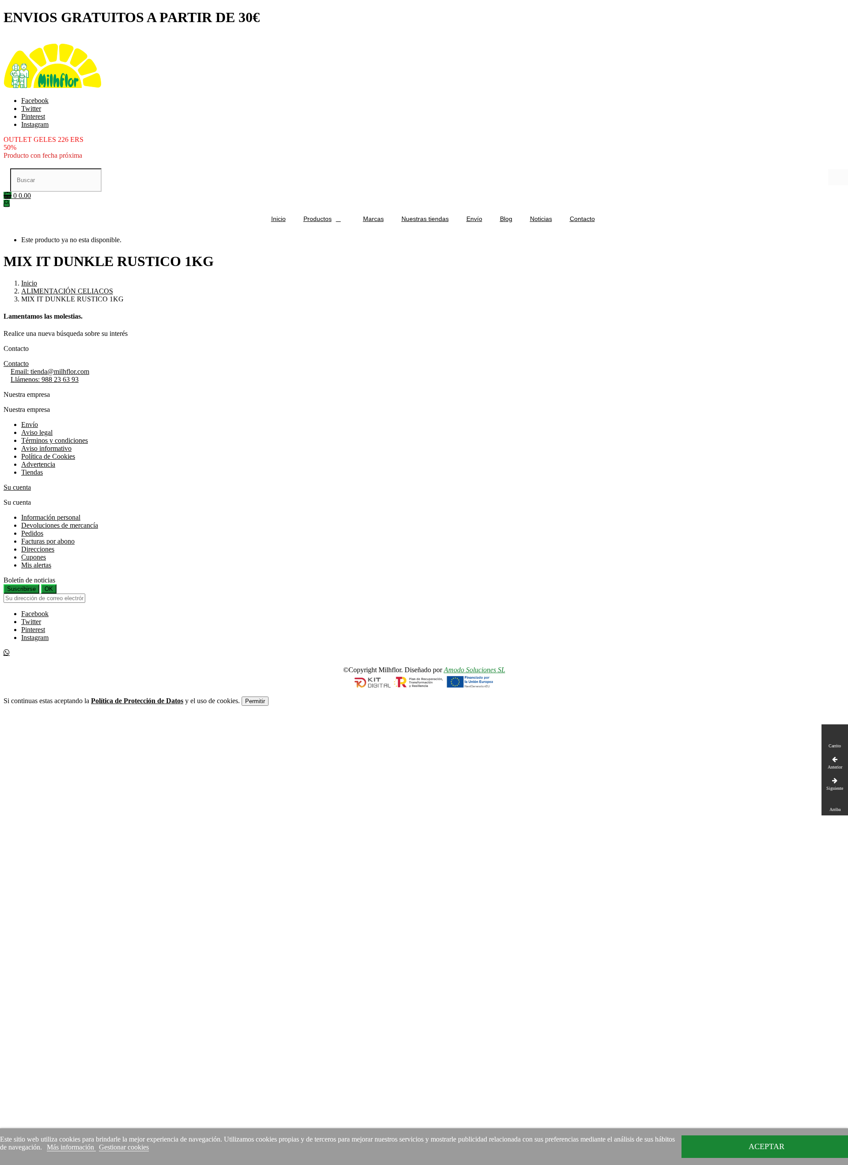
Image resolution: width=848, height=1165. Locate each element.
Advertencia (38, 464)
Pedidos (32, 533)
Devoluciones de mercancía (59, 525)
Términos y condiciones (54, 440)
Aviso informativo (46, 448)
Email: (50, 371)
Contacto (16, 363)
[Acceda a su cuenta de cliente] (7, 203)
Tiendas (32, 472)
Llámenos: (45, 379)
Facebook (35, 100)
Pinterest (33, 116)
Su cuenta (17, 487)
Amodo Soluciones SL (474, 670)
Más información (71, 1147)
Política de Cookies (48, 456)
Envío (29, 424)
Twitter (31, 108)
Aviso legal (37, 432)
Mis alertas (36, 565)
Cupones (33, 557)
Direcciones (37, 549)
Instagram (35, 124)
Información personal (50, 517)
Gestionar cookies (124, 1147)
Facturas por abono (48, 541)
